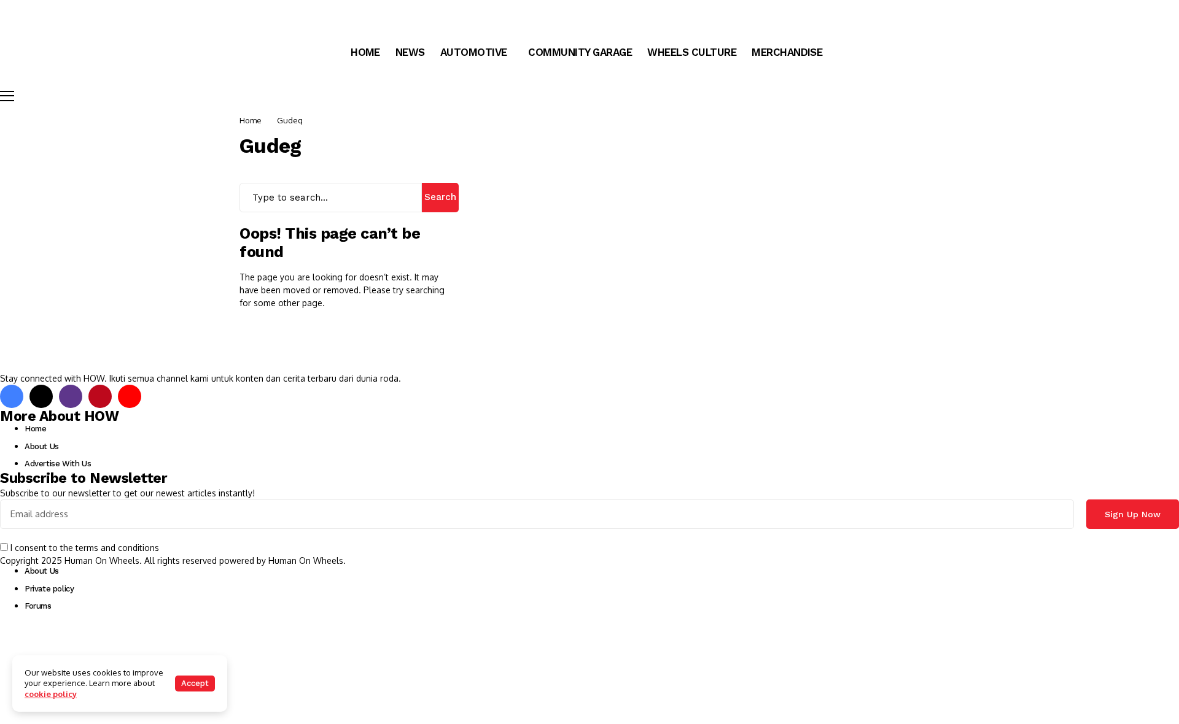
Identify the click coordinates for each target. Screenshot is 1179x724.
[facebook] (11, 396)
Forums (38, 605)
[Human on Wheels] (34, 12)
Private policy (49, 588)
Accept (195, 683)
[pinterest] (100, 396)
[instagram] (70, 396)
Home (250, 120)
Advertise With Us (58, 463)
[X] (41, 396)
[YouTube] (129, 396)
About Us (42, 446)
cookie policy (51, 694)
